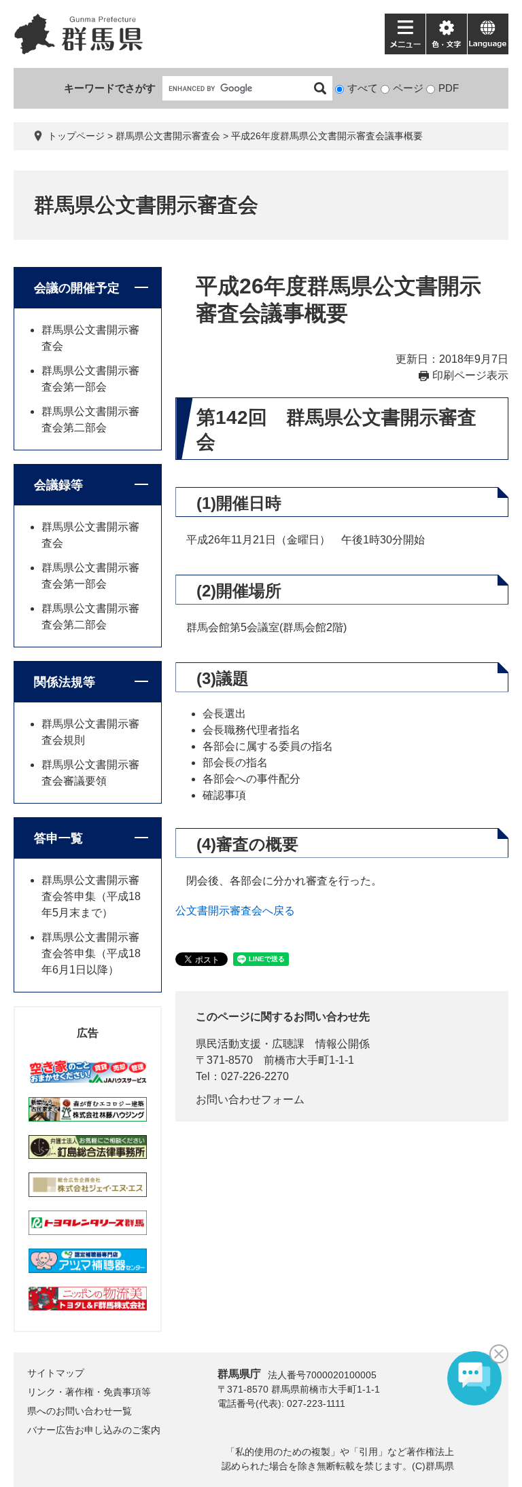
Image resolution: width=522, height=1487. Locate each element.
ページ (408, 88)
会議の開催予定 (77, 288)
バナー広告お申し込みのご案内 (93, 1430)
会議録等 (58, 485)
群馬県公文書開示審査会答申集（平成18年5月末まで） (91, 896)
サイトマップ (55, 1372)
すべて (362, 88)
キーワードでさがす (110, 88)
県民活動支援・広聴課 (250, 1044)
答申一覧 (58, 838)
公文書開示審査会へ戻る (235, 910)
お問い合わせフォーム (250, 1099)
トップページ (76, 135)
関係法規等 (64, 682)
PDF (448, 88)
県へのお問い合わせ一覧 (79, 1410)
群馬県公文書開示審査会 (168, 135)
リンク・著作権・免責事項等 (89, 1391)
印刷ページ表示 (470, 375)
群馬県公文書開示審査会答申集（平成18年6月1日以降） (91, 953)
